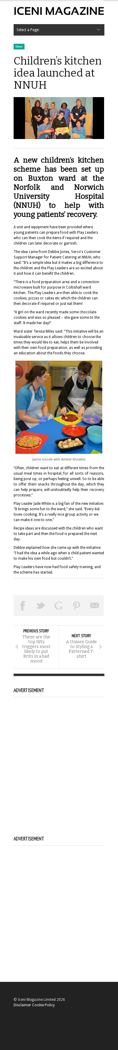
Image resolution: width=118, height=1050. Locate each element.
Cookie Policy (43, 1005)
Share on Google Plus (59, 605)
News (19, 46)
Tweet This (41, 605)
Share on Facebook (23, 605)
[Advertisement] (59, 759)
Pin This (77, 605)
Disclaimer (22, 1005)
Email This (95, 605)
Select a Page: (28, 30)
